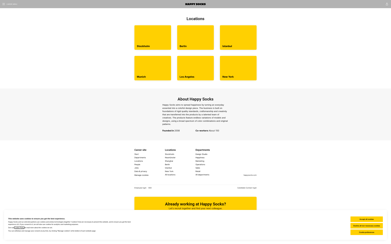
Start (136, 154)
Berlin (167, 164)
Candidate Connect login (247, 188)
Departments (140, 157)
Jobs (136, 168)
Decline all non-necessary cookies (366, 226)
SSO (150, 188)
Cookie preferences (366, 232)
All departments (202, 175)
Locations (138, 161)
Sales (198, 168)
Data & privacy (140, 171)
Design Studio (201, 154)
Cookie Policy (19, 227)
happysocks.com (250, 175)
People (137, 164)
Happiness (200, 157)
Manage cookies (141, 175)
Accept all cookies (367, 219)
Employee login (140, 188)
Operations (200, 164)
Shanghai (169, 161)
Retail (198, 171)
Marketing (200, 161)
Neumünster (170, 157)
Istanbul (168, 168)
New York (169, 171)
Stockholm (169, 154)
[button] (387, 4)
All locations (170, 175)
